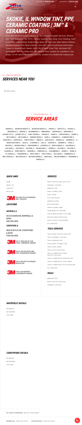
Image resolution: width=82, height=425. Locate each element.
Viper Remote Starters (56, 210)
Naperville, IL (11, 211)
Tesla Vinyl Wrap (54, 247)
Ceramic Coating (54, 285)
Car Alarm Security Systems (59, 214)
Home (8, 182)
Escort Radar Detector (57, 217)
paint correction (54, 191)
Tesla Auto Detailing (56, 250)
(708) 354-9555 (73, 1)
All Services (52, 223)
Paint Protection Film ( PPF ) (59, 182)
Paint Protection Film (56, 281)
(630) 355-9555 (49, 1)
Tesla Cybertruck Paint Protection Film (57, 254)
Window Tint (52, 188)
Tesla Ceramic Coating (56, 237)
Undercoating (53, 201)
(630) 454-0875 (22, 421)
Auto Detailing (53, 198)
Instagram (10, 311)
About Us (10, 185)
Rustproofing (53, 204)
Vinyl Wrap (51, 194)
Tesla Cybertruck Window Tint (60, 258)
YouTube (9, 315)
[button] (75, 6)
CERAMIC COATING (54, 185)
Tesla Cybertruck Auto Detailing (61, 264)
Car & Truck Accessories (57, 220)
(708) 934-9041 (49, 421)
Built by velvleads (31, 413)
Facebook (10, 308)
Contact (10, 188)
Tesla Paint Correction (57, 243)
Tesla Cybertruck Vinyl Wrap (59, 261)
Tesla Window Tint (55, 240)
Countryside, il (12, 225)
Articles (10, 191)
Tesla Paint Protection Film (59, 234)
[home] (14, 6)
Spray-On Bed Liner (55, 207)
